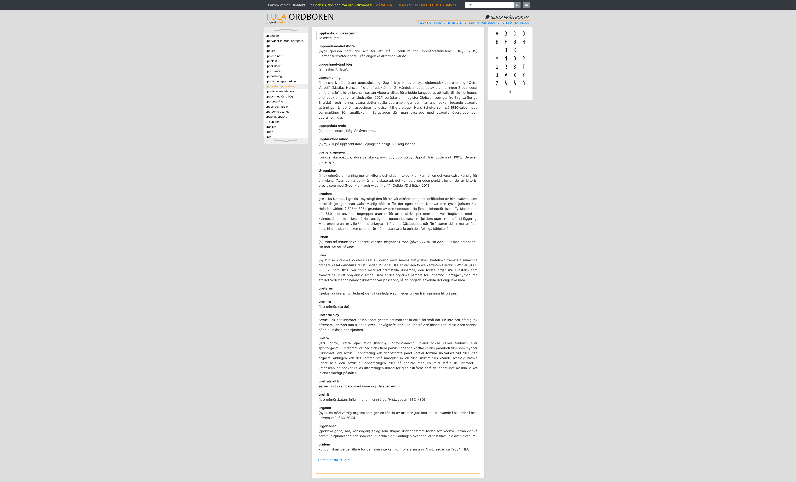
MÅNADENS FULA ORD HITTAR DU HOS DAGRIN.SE (416, 5)
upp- (269, 45)
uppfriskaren (274, 71)
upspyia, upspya (276, 116)
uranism (271, 126)
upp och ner (274, 56)
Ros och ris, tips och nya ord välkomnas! (340, 5)
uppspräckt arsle (277, 106)
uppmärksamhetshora (280, 91)
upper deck (273, 66)
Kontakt (299, 5)
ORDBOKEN (300, 16)
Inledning (424, 22)
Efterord (455, 22)
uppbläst (271, 61)
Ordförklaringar (515, 22)
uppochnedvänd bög (279, 96)
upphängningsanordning (281, 81)
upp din (270, 50)
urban (269, 132)
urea (269, 137)
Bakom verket (279, 5)
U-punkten (273, 121)
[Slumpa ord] (526, 5)
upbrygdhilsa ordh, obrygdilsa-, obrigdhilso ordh (287, 41)
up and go (272, 35)
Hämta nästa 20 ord (334, 460)
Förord (439, 22)
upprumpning (274, 101)
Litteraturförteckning (482, 22)
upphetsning (274, 76)
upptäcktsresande (278, 111)
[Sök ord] (517, 5)
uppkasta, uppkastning (281, 86)
